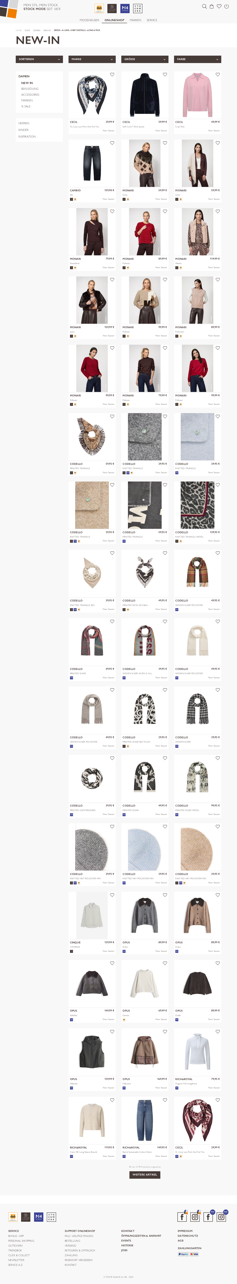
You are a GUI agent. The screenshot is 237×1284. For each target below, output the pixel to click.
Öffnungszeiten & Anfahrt (141, 1236)
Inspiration (27, 136)
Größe (129, 59)
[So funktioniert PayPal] (183, 1253)
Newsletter (16, 1260)
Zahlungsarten (189, 1248)
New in (27, 83)
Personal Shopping (21, 1241)
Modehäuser (89, 20)
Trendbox (15, 1250)
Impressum (185, 1231)
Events (126, 1241)
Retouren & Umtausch (80, 1250)
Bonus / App (16, 1236)
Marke (76, 59)
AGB (180, 1241)
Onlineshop (114, 20)
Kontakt (70, 1265)
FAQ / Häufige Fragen (79, 1236)
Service (152, 20)
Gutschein (15, 1245)
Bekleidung (30, 88)
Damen (24, 76)
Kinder (24, 130)
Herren (24, 123)
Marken (135, 20)
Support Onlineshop (80, 1231)
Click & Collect (19, 1255)
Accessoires (30, 94)
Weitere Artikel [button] (145, 1174)
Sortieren (26, 59)
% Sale (26, 106)
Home (18, 30)
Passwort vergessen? (79, 1260)
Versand (70, 1245)
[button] (204, 6)
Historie (127, 1245)
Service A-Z (15, 1265)
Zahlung (71, 1255)
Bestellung (72, 1241)
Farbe (181, 59)
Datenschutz (188, 1236)
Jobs (124, 1250)
